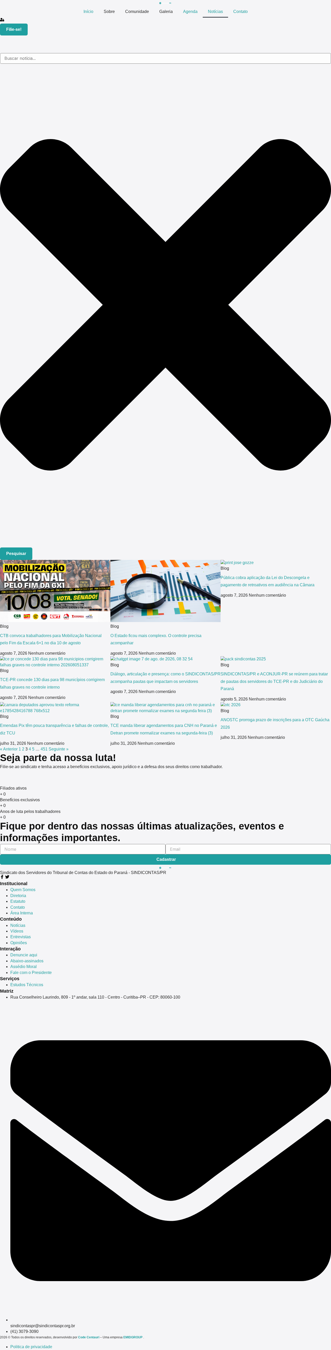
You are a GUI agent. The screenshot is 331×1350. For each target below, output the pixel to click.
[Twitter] (7, 877)
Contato (240, 11)
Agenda (190, 11)
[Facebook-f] (2, 877)
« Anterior (9, 749)
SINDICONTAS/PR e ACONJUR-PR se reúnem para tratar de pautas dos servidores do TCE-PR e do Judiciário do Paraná (274, 681)
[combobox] (165, 58)
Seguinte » (59, 749)
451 (44, 749)
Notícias (215, 11)
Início (88, 11)
